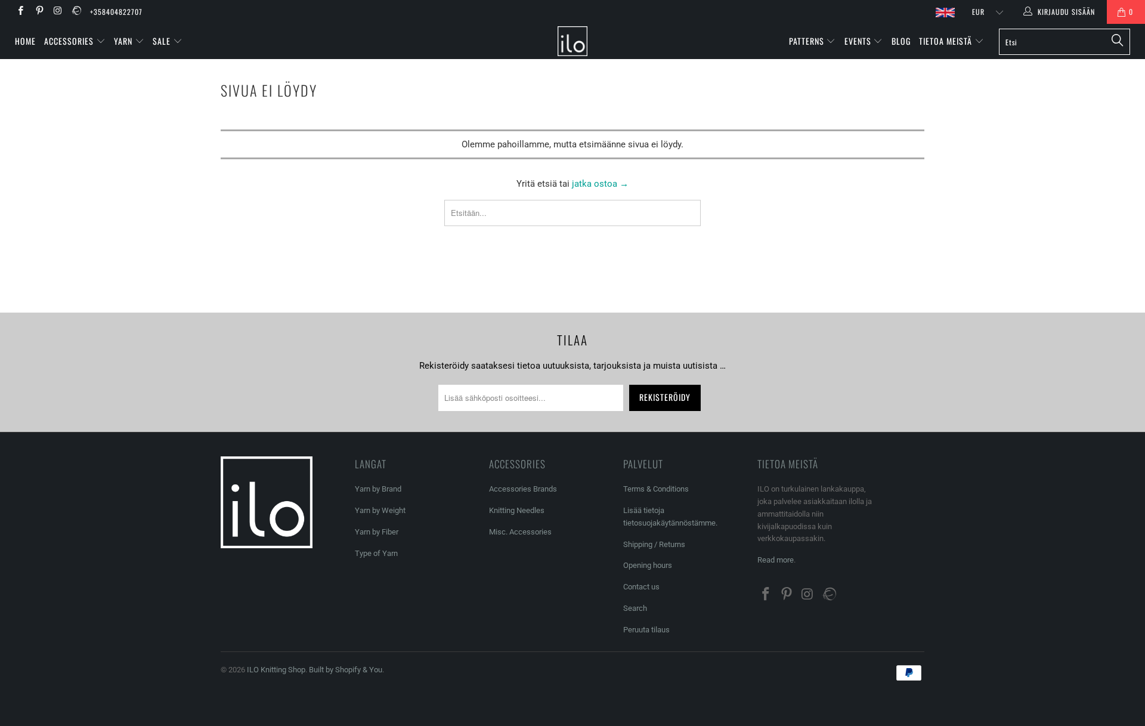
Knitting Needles (516, 510)
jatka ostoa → (600, 183)
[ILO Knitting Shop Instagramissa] (57, 12)
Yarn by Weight (380, 510)
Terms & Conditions (656, 488)
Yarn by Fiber (376, 531)
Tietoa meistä (946, 41)
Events (859, 41)
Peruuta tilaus (646, 629)
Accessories (70, 41)
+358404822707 (116, 12)
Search (635, 608)
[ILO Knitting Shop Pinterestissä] (38, 12)
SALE (163, 41)
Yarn (124, 41)
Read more (775, 559)
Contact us (641, 586)
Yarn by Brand (378, 488)
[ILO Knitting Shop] (572, 41)
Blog (901, 41)
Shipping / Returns (654, 544)
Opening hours (647, 565)
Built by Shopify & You (345, 669)
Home (25, 41)
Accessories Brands (523, 488)
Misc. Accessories (520, 531)
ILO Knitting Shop (276, 669)
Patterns (808, 41)
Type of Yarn (376, 553)
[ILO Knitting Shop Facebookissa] (20, 12)
